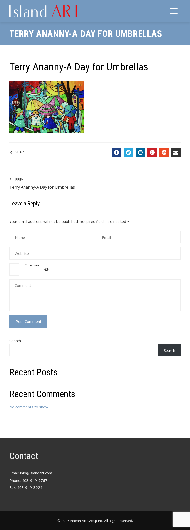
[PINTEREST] (152, 152)
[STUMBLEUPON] (164, 152)
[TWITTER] (128, 152)
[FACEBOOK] (116, 152)
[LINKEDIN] (140, 152)
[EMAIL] (176, 152)
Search (15, 340)
